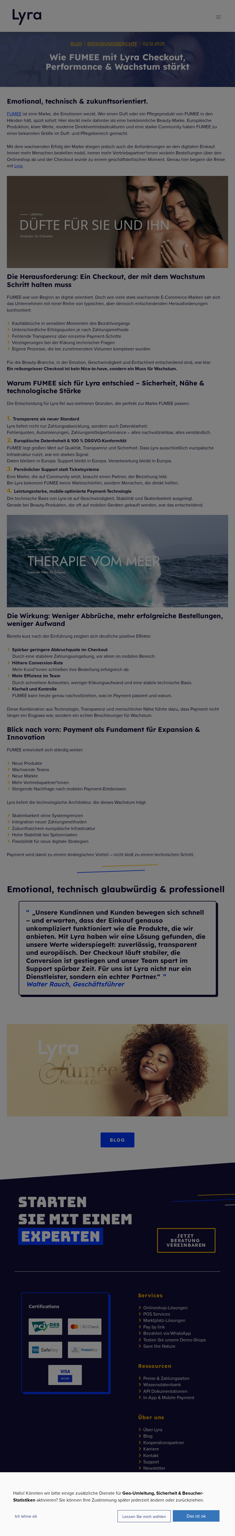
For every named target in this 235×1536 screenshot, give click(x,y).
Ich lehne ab (26, 1516)
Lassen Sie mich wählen (144, 1516)
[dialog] (117, 1504)
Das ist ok (196, 1516)
